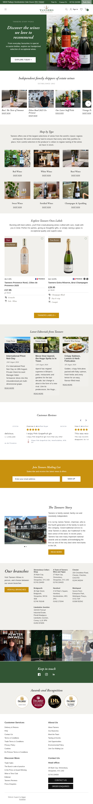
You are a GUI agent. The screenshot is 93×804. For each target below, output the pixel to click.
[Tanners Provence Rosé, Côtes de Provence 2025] (25, 256)
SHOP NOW (6, 113)
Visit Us (54, 2)
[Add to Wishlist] (42, 238)
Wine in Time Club (11, 773)
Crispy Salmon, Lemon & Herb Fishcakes (72, 358)
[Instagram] (46, 674)
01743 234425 (58, 582)
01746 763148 (39, 601)
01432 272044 (58, 601)
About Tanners (53, 727)
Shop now (33, 116)
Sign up (71, 479)
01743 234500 (75, 2)
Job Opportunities (54, 741)
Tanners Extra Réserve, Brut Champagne (68, 282)
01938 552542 (77, 601)
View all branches (16, 590)
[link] (46, 441)
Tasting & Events (54, 738)
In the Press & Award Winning (16, 770)
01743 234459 (39, 582)
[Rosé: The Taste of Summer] (14, 99)
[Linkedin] (53, 674)
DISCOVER (59, 113)
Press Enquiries (10, 784)
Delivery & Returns (12, 727)
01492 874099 (39, 623)
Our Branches (53, 731)
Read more (9, 388)
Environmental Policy (56, 745)
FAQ (6, 731)
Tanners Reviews (11, 780)
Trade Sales (86, 2)
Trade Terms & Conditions (14, 741)
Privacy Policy (10, 745)
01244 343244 (77, 580)
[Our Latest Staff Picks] (68, 99)
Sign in (75, 9)
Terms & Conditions (12, 738)
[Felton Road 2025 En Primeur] (41, 99)
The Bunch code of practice (15, 766)
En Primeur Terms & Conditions (16, 752)
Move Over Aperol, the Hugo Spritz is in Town (45, 358)
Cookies (8, 748)
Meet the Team (53, 734)
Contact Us (63, 2)
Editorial (7, 777)
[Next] (88, 103)
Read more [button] (56, 552)
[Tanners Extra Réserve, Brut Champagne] (68, 256)
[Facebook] (39, 674)
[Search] (66, 9)
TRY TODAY (39, 2)
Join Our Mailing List (55, 748)
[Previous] (5, 103)
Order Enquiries (60, 786)
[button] (23, 59)
